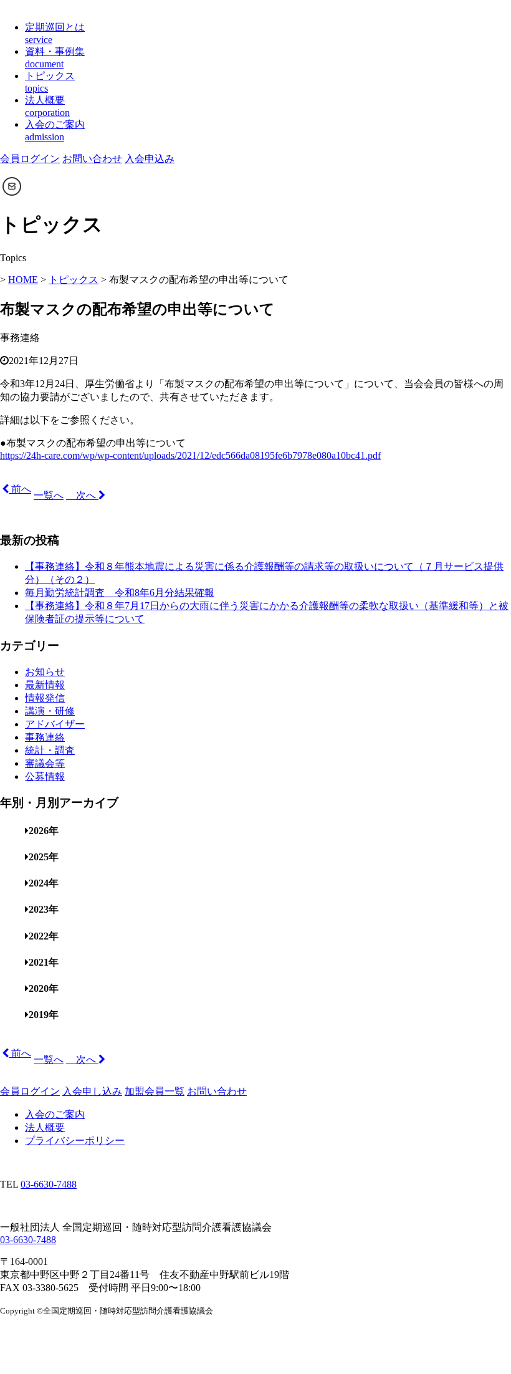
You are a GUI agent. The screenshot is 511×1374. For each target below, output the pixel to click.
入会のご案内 (55, 1114)
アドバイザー (55, 724)
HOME (23, 279)
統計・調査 (50, 750)
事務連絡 (45, 737)
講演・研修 (50, 711)
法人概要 (45, 1127)
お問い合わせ (92, 158)
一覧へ (49, 495)
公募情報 (45, 776)
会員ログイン (30, 158)
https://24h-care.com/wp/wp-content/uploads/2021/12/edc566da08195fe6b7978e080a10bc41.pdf (190, 455)
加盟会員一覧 (154, 1091)
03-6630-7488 (49, 1184)
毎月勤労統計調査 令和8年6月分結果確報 (119, 592)
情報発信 (45, 698)
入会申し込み (92, 1091)
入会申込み (149, 158)
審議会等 (45, 763)
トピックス (73, 279)
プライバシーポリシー (75, 1140)
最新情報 (45, 685)
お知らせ (45, 671)
